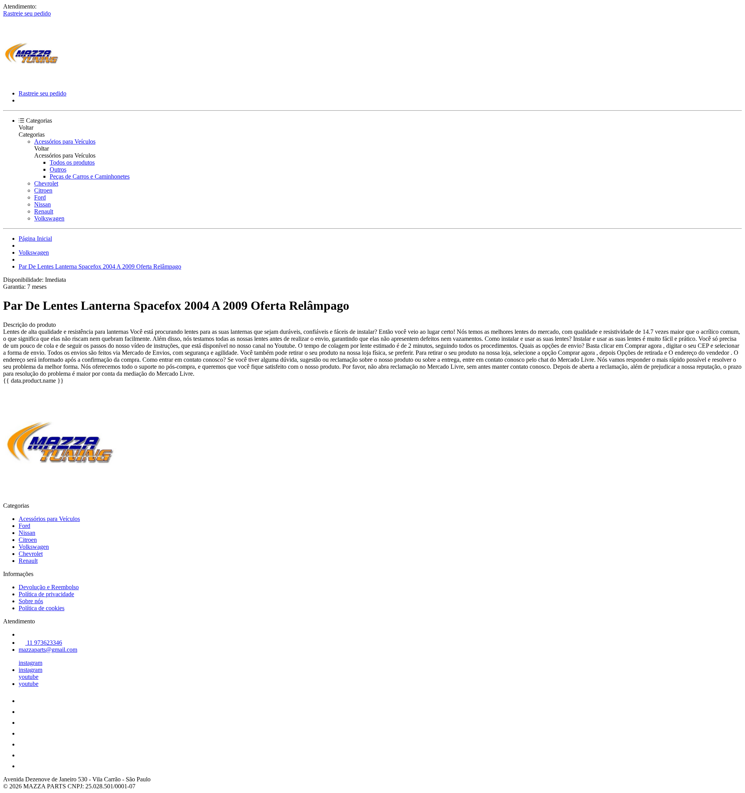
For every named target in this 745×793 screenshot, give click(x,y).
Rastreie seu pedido (27, 13)
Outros (58, 169)
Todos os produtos (72, 162)
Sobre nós (31, 601)
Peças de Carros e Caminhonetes (90, 176)
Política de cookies (41, 608)
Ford (40, 197)
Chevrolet (46, 183)
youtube (28, 676)
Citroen (43, 190)
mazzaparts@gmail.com (48, 649)
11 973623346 (43, 642)
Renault (43, 211)
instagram (30, 662)
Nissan (42, 204)
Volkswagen (49, 218)
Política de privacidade (46, 594)
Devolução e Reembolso (49, 587)
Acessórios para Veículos (64, 141)
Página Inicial (35, 238)
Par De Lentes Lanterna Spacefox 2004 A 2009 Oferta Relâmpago (100, 266)
